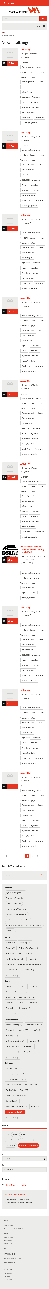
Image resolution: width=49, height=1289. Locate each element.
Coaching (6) (10, 1030)
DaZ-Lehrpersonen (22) (13, 1085)
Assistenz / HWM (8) (13, 1068)
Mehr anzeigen (11, 975)
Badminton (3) (11, 1003)
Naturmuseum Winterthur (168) (16, 914)
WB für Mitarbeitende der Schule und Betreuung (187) (24, 925)
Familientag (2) (28, 1046)
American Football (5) (13, 992)
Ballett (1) (23, 1003)
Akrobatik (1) (33, 986)
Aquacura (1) (10, 997)
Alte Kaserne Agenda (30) (14, 898)
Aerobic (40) (10, 986)
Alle (7, 1134)
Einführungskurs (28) (13, 1036)
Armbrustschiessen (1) (26, 997)
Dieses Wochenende (12, 1140)
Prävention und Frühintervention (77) (30, 964)
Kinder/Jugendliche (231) (14, 1112)
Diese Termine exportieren (16, 1185)
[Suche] (43, 18)
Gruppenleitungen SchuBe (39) (16, 1095)
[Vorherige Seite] (6, 856)
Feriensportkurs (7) (12, 1052)
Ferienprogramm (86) (13, 953)
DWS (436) (36, 1030)
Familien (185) (11, 1090)
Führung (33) (29, 953)
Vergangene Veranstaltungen (28, 1145)
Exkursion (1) (34, 1041)
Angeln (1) (27, 992)
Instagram (9, 1279)
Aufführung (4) (11, 943)
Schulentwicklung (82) (30, 970)
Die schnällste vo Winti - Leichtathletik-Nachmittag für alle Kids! (32, 549)
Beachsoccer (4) (24, 1008)
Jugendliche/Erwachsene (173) (16, 1106)
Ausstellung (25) (25, 943)
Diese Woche (27, 1140)
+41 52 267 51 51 (18, 1229)
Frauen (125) (24, 1090)
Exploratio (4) (10, 948)
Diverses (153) (23, 1030)
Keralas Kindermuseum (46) (15, 959)
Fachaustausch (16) (12, 1046)
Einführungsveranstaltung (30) (16, 1041)
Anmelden (11, 3)
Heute (15, 1134)
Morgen (23, 1134)
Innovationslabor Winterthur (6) (16, 909)
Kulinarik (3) (10, 964)
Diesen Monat (10, 1145)
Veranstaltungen (8, 36)
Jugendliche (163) (12, 1101)
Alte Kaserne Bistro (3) (13, 903)
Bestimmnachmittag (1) (34, 1025)
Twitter (8, 1276)
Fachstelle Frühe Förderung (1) (29, 948)
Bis (3, 1165)
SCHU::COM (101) (12, 970)
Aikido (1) (22, 986)
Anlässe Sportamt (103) (14, 1025)
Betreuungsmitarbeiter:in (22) (16, 1079)
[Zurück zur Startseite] (24, 10)
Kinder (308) (35, 1106)
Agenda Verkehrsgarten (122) (16, 893)
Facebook (9, 1273)
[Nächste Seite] (29, 860)
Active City (25, 50)
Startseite (6, 32)
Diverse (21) (10, 931)
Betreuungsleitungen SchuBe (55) (17, 1074)
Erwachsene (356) (31, 1085)
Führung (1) (26, 1052)
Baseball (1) (34, 1003)
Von (3, 1155)
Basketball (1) (10, 1008)
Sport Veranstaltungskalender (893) (18, 920)
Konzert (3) (32, 959)
